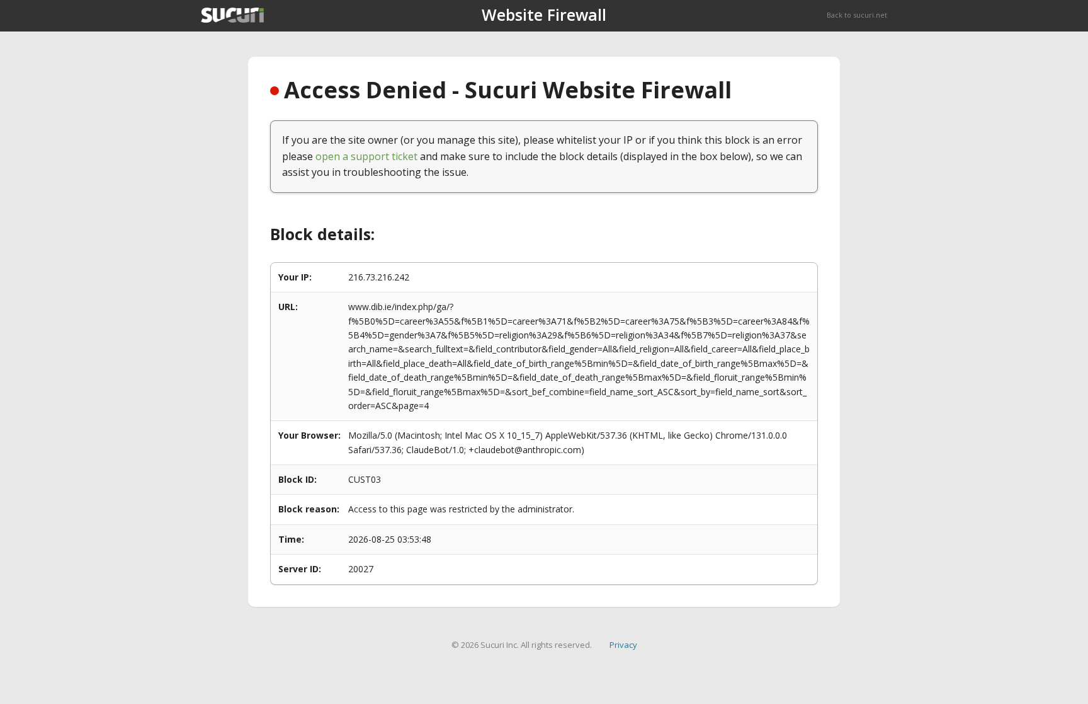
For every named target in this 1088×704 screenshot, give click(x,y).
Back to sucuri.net (857, 15)
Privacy (623, 644)
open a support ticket (366, 156)
